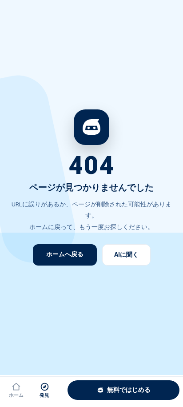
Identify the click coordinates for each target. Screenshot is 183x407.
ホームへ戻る (65, 254)
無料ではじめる (129, 389)
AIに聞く (126, 254)
